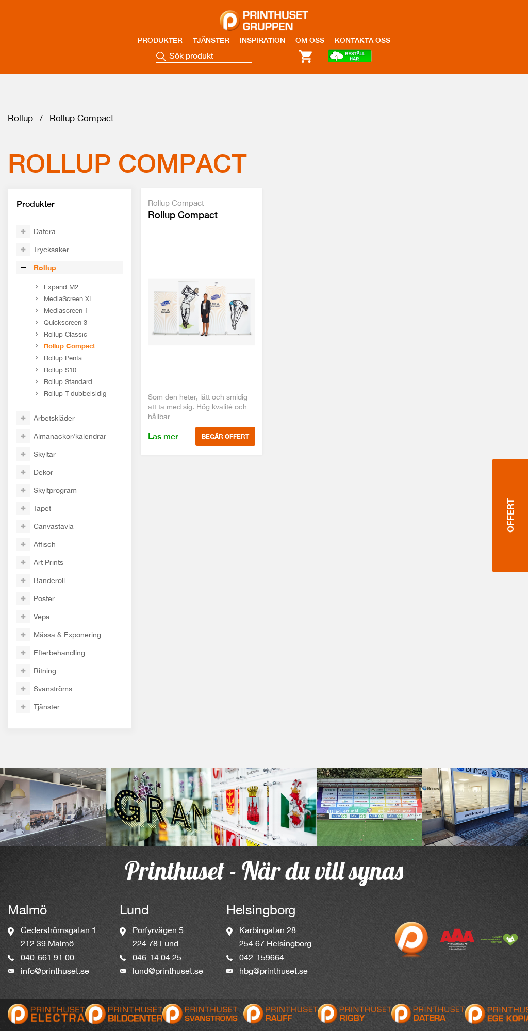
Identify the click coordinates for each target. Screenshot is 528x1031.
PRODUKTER (160, 40)
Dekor (43, 472)
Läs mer (163, 436)
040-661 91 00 (47, 957)
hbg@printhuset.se (273, 970)
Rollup (20, 118)
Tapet (42, 508)
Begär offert (225, 436)
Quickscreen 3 (65, 322)
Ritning (45, 671)
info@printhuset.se (55, 970)
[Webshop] (349, 56)
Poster (44, 598)
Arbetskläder (54, 418)
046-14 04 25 (157, 957)
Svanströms (53, 689)
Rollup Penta (63, 358)
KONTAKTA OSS (362, 40)
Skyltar (45, 454)
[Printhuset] (264, 14)
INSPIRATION (262, 40)
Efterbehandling (59, 652)
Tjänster (47, 707)
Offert (510, 515)
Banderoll (49, 580)
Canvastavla (54, 526)
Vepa (42, 616)
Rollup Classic (65, 334)
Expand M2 (61, 287)
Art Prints (48, 562)
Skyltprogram (55, 490)
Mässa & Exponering (67, 634)
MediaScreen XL (68, 299)
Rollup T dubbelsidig (75, 393)
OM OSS (309, 40)
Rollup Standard (68, 382)
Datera (45, 231)
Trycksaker (51, 249)
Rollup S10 (60, 370)
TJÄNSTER (211, 40)
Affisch (45, 544)
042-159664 (261, 957)
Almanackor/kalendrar (70, 436)
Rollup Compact (69, 346)
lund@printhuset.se (168, 970)
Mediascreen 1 (66, 310)
